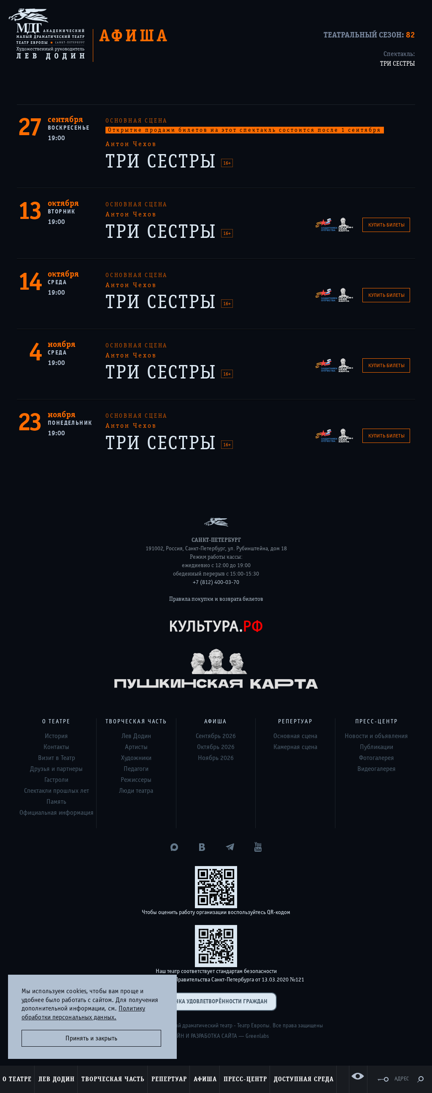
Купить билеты (386, 225)
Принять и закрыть (91, 1038)
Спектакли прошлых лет (56, 790)
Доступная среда (304, 1079)
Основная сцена (295, 736)
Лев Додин (56, 1079)
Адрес (401, 1079)
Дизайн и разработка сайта (200, 1036)
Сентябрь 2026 (216, 736)
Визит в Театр (56, 758)
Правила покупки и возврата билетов (216, 599)
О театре (17, 1079)
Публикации (376, 747)
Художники (136, 758)
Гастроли (56, 780)
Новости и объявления (376, 736)
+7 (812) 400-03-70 (216, 582)
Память (56, 801)
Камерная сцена (295, 747)
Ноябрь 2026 (216, 758)
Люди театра (136, 790)
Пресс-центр (245, 1079)
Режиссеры (136, 780)
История (56, 736)
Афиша (205, 1079)
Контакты (56, 747)
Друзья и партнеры (56, 769)
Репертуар (169, 1079)
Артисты (136, 747)
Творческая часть (113, 1079)
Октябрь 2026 (216, 747)
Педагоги (136, 769)
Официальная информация (56, 812)
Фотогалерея (376, 758)
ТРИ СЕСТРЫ (397, 63)
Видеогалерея (376, 769)
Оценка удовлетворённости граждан (216, 1001)
